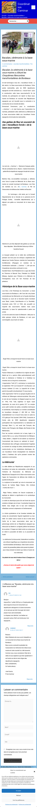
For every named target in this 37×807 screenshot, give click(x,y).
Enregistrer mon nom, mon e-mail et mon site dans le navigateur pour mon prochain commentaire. (18, 752)
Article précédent (7, 577)
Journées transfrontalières (21, 64)
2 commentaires (7, 64)
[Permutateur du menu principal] (33, 7)
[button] (34, 771)
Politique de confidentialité (11, 804)
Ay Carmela (23, 187)
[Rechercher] (28, 21)
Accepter (18, 790)
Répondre (30, 626)
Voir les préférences (18, 800)
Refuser (18, 795)
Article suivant (31, 577)
